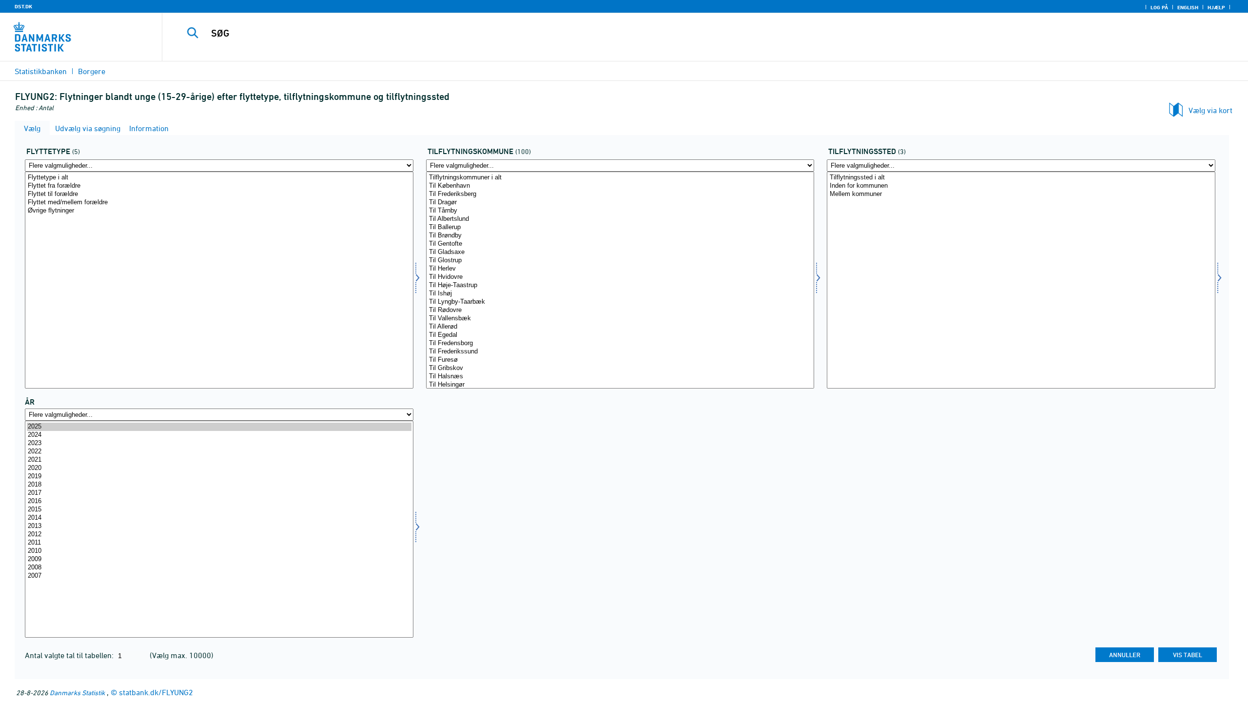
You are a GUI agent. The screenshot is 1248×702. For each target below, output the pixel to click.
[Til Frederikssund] (620, 352)
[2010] (219, 551)
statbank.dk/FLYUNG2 (156, 692)
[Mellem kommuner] (1021, 194)
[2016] (219, 501)
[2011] (219, 543)
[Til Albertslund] (620, 219)
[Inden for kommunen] (1021, 186)
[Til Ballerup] (620, 227)
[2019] (219, 476)
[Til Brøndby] (620, 236)
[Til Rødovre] (620, 310)
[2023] (219, 443)
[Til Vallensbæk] (620, 318)
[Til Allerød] (620, 327)
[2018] (219, 485)
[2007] (219, 576)
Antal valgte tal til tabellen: (70, 655)
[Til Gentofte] (620, 244)
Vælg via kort (1210, 110)
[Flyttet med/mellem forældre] (219, 202)
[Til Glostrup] (620, 260)
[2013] (219, 526)
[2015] (219, 510)
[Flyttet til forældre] (219, 194)
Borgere (91, 71)
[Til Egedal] (620, 335)
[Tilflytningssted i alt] (1021, 178)
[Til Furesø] (620, 360)
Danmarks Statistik (77, 692)
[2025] (219, 427)
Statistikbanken (41, 71)
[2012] (219, 534)
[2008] (219, 568)
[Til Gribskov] (620, 368)
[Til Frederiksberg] (620, 194)
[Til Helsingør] (620, 385)
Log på (1159, 7)
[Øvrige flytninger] (219, 211)
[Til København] (620, 186)
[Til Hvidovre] (620, 277)
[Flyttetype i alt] (219, 178)
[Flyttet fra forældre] (219, 186)
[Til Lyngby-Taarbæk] (620, 302)
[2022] (219, 452)
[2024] (219, 435)
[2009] (219, 559)
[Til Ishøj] (620, 294)
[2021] (219, 460)
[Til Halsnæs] (620, 376)
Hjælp (1216, 7)
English (1187, 7)
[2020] (219, 468)
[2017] (219, 493)
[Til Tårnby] (620, 211)
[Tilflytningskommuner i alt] (620, 178)
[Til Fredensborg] (620, 343)
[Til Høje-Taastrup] (620, 285)
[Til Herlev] (620, 269)
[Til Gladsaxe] (620, 252)
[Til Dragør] (620, 202)
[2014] (219, 518)
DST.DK (23, 6)
